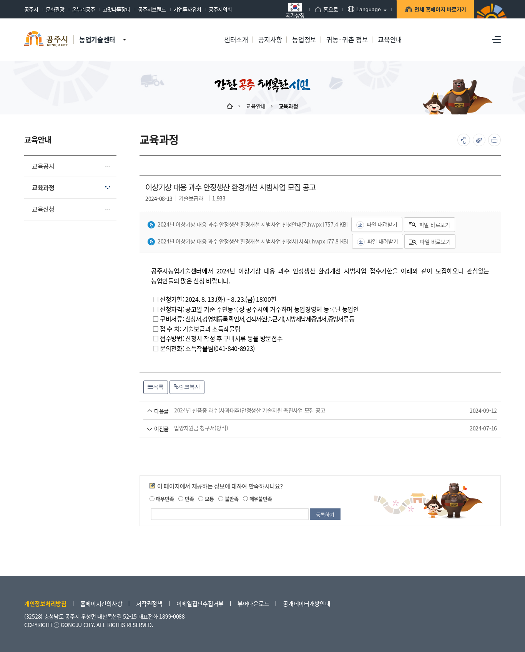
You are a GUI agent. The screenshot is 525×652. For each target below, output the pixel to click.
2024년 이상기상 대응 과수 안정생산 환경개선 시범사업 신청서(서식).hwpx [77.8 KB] (253, 241)
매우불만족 (260, 498)
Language (368, 9)
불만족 (230, 498)
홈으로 (330, 9)
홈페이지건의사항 (101, 603)
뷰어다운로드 (253, 603)
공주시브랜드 (152, 9)
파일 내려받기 (382, 224)
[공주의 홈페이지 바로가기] (124, 31)
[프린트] (494, 140)
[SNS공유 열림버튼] (463, 140)
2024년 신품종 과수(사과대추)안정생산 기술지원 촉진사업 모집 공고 (309, 410)
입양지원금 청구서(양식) (309, 428)
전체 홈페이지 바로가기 (440, 9)
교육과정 (288, 106)
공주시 (31, 9)
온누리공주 (83, 9)
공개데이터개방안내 (306, 603)
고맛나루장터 (116, 9)
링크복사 (189, 387)
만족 (188, 498)
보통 (208, 498)
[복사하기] (479, 140)
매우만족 (164, 498)
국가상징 (295, 14)
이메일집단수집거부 (200, 603)
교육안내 (256, 106)
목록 (158, 387)
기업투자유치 (187, 9)
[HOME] (230, 106)
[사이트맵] (496, 39)
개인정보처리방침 (45, 603)
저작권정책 (149, 603)
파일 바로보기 (434, 224)
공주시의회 (220, 9)
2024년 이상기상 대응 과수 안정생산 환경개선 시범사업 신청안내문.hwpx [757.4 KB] (253, 224)
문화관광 (55, 9)
